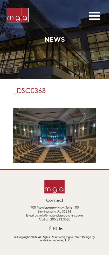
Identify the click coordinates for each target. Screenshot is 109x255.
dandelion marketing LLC (54, 240)
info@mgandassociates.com (61, 215)
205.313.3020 (60, 219)
